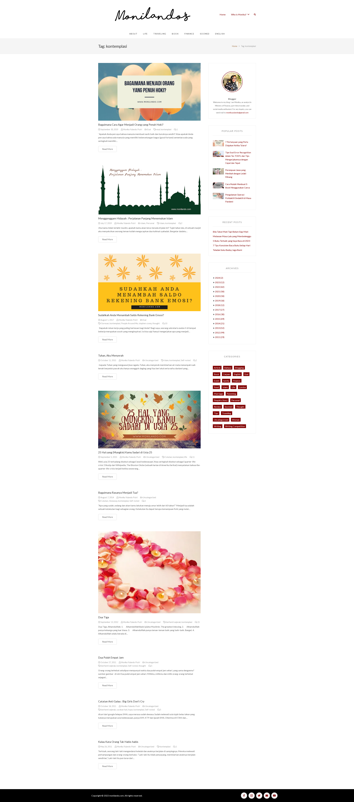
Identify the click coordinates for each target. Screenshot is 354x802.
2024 (219, 277)
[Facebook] (244, 795)
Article (217, 367)
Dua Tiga (103, 617)
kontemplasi (166, 129)
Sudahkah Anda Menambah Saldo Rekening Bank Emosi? (131, 315)
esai (158, 129)
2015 (219, 319)
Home (234, 46)
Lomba (242, 387)
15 (198, 622)
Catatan (168, 457)
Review (217, 406)
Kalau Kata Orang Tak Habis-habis (118, 741)
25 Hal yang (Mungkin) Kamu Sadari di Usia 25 (125, 452)
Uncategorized (151, 360)
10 (166, 323)
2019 (219, 300)
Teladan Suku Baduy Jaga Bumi (227, 250)
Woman (236, 419)
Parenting (231, 393)
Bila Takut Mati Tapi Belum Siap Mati (230, 231)
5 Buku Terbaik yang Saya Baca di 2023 (231, 240)
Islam (143, 223)
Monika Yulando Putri (132, 129)
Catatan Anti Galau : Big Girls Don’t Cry (121, 701)
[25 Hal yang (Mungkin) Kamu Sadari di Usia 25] (149, 419)
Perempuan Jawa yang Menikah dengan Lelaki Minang (235, 173)
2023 (219, 282)
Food (216, 387)
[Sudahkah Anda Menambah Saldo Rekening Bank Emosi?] (149, 282)
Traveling (226, 413)
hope (130, 709)
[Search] (255, 14)
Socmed (228, 406)
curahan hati (122, 709)
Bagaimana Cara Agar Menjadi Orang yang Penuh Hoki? (130, 124)
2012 (219, 332)
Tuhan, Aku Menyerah (110, 355)
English (237, 374)
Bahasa (227, 367)
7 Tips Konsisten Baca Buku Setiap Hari (231, 245)
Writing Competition (235, 426)
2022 (219, 287)
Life (233, 387)
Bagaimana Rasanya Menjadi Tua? (118, 492)
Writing (217, 426)
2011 (219, 337)
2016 (219, 314)
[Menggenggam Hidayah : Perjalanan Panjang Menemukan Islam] (149, 188)
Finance (236, 380)
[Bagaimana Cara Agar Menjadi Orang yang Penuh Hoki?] (149, 92)
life (185, 457)
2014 (219, 323)
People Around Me (129, 323)
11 (193, 457)
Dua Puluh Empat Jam (111, 657)
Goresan (105, 323)
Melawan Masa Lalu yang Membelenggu (232, 236)
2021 (219, 291)
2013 (219, 328)
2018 (219, 305)
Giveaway (113, 501)
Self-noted (186, 360)
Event (216, 380)
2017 (219, 309)
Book (216, 374)
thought (156, 323)
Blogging (239, 367)
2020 (219, 296)
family (226, 380)
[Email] (267, 795)
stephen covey (145, 323)
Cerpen (226, 374)
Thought (240, 406)
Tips (216, 413)
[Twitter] (259, 795)
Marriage (218, 393)
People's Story (220, 400)
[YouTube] (274, 795)
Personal (150, 223)
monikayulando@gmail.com (237, 113)
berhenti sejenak (173, 622)
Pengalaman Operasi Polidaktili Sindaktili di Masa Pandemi (238, 198)
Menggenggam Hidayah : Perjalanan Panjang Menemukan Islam (135, 218)
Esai (149, 129)
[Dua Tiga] (149, 572)
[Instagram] (251, 795)
